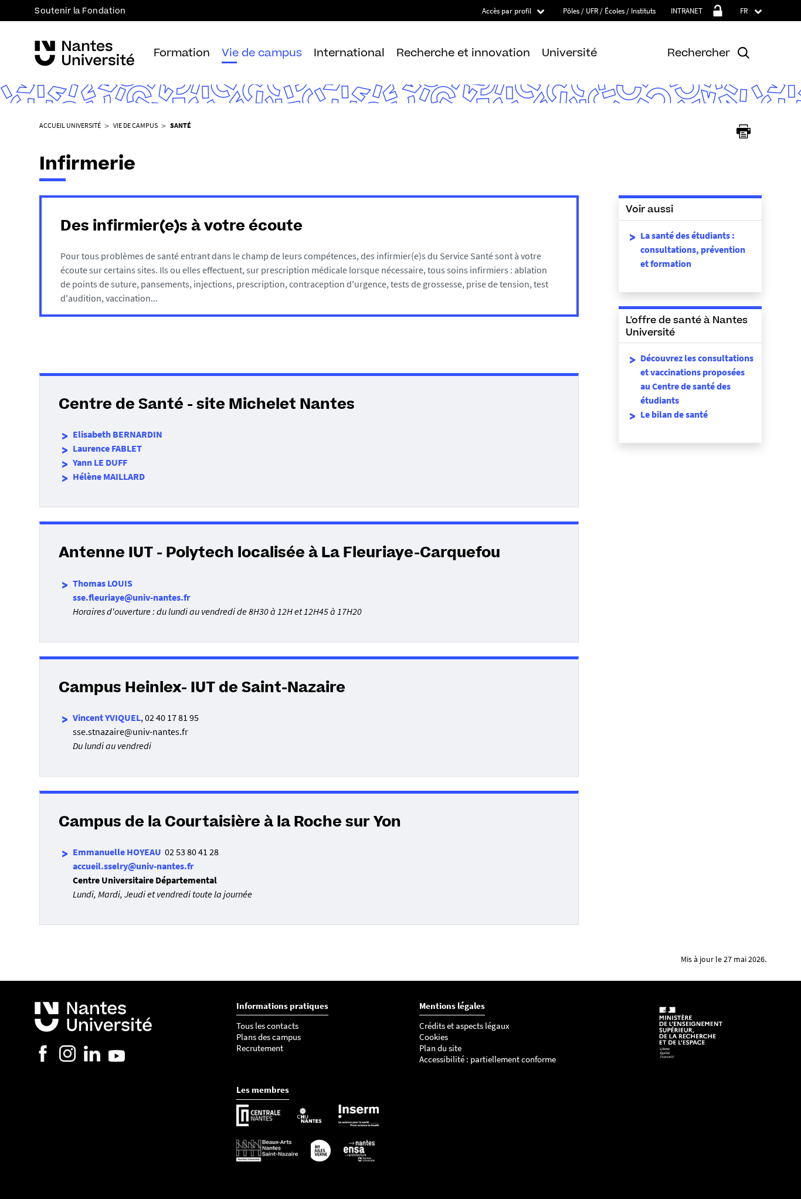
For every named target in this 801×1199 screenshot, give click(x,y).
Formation (182, 52)
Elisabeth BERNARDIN (117, 434)
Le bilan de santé (674, 414)
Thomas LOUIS (103, 583)
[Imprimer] (743, 131)
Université (569, 52)
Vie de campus (262, 52)
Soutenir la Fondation (80, 11)
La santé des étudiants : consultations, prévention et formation (692, 249)
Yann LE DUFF (100, 462)
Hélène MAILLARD (109, 476)
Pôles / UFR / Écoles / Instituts (609, 11)
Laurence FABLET (107, 448)
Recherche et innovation (463, 52)
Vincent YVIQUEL (107, 717)
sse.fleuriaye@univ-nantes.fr (131, 597)
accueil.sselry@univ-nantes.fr (133, 866)
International (349, 52)
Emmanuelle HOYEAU (117, 852)
